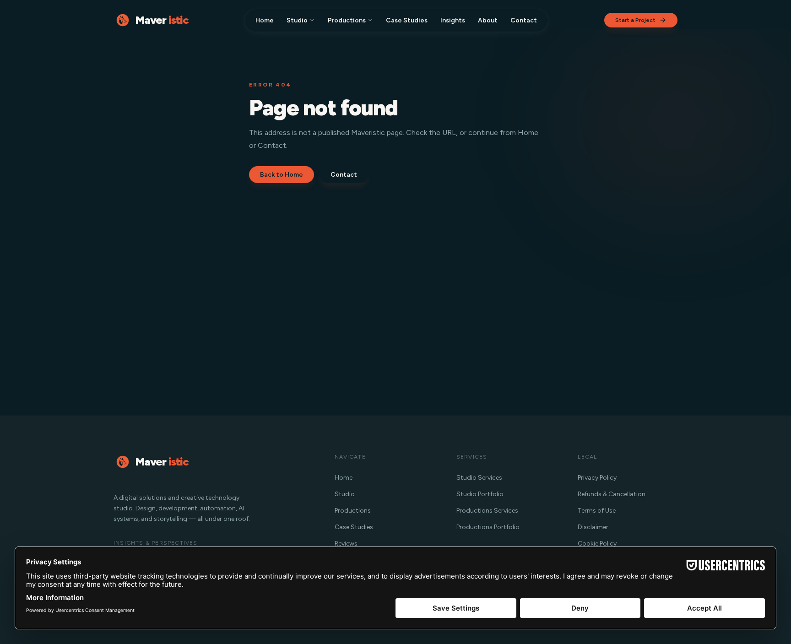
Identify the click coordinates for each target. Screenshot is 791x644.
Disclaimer (593, 527)
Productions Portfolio (488, 527)
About (488, 20)
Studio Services (479, 478)
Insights (452, 20)
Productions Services (487, 510)
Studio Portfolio (480, 494)
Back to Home (281, 175)
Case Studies (407, 20)
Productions (347, 20)
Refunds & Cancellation (611, 494)
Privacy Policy (597, 478)
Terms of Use (597, 510)
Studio (297, 20)
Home (264, 20)
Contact (523, 20)
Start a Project (635, 20)
